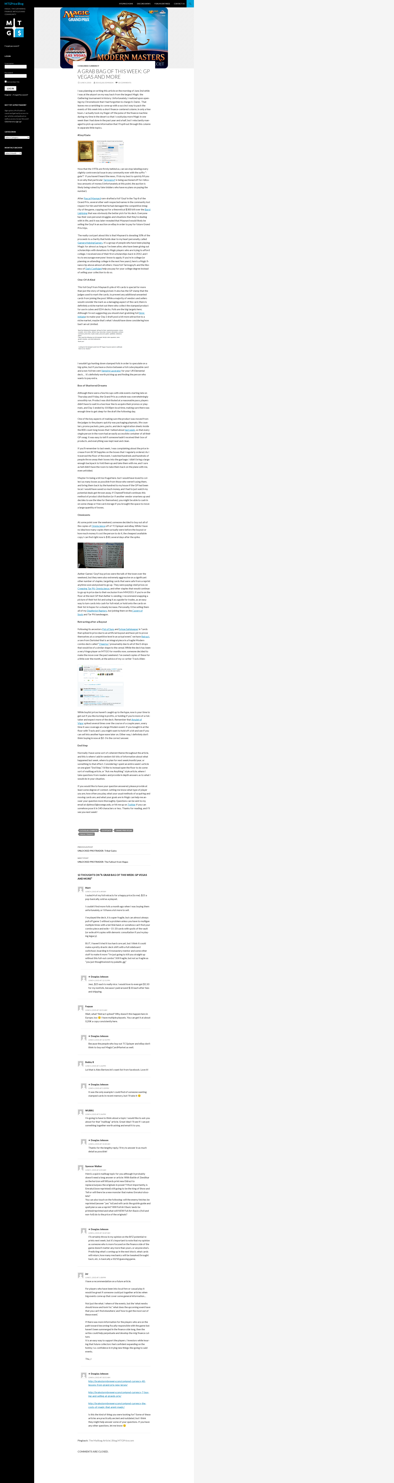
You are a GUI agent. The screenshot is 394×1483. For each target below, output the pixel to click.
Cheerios (103, 643)
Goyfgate (106, 830)
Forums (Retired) (162, 4)
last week (130, 429)
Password (9, 72)
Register (8, 95)
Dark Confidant (93, 268)
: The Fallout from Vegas (103, 860)
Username (9, 63)
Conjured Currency (88, 66)
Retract (145, 636)
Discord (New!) (144, 4)
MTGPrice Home (126, 4)
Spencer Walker (93, 1166)
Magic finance (87, 834)
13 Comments (124, 82)
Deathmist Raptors (97, 610)
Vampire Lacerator (111, 370)
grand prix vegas (124, 830)
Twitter (132, 804)
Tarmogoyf (109, 179)
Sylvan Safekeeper (128, 629)
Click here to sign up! (13, 121)
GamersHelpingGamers (90, 242)
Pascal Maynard (92, 198)
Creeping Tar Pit (86, 588)
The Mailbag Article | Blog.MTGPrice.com (111, 1440)
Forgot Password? (20, 95)
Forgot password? (12, 46)
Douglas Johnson (104, 82)
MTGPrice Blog (14, 3)
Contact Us (179, 4)
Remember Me (13, 82)
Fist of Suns (108, 629)
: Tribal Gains (97, 849)
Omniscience (98, 525)
